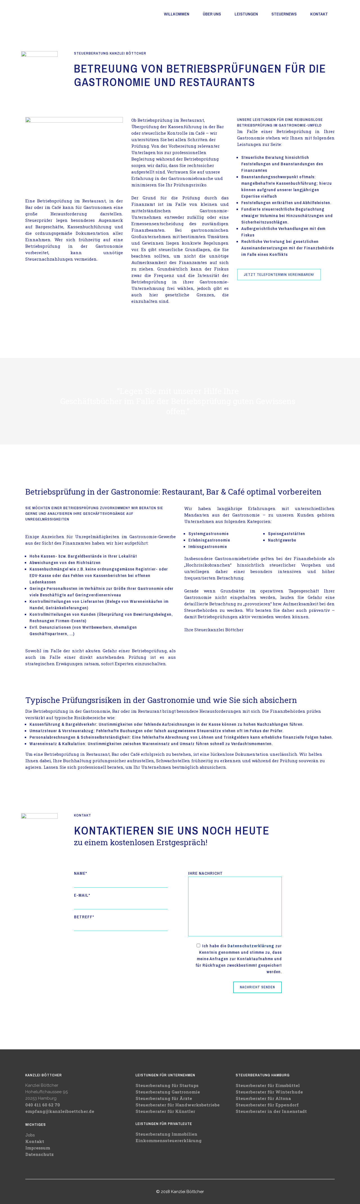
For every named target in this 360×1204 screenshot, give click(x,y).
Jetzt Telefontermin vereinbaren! (279, 274)
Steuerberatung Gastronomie (168, 1092)
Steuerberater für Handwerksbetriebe (178, 1105)
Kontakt (34, 1141)
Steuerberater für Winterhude (269, 1092)
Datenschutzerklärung (251, 946)
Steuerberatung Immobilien (166, 1134)
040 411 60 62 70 (42, 1105)
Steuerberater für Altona (263, 1098)
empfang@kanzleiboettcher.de (59, 1111)
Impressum (37, 1148)
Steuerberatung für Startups (167, 1085)
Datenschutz (39, 1154)
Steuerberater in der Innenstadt (271, 1111)
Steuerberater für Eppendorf (267, 1105)
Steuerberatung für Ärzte (164, 1098)
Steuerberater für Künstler (165, 1111)
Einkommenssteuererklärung (169, 1140)
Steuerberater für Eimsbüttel (268, 1085)
